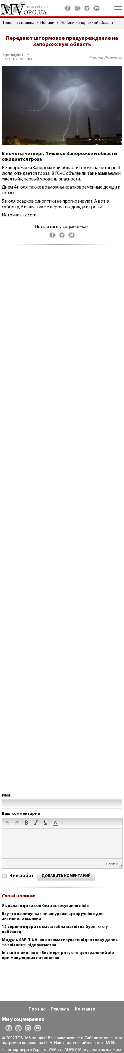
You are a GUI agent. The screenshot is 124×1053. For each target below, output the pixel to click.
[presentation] (7, 823)
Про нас (37, 1009)
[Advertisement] (62, 525)
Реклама (60, 1009)
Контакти (85, 1009)
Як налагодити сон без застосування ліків (45, 906)
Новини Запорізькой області (86, 23)
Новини (47, 23)
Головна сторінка (18, 23)
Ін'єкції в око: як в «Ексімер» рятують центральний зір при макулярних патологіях (58, 955)
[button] (7, 823)
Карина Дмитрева (105, 58)
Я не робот (21, 875)
